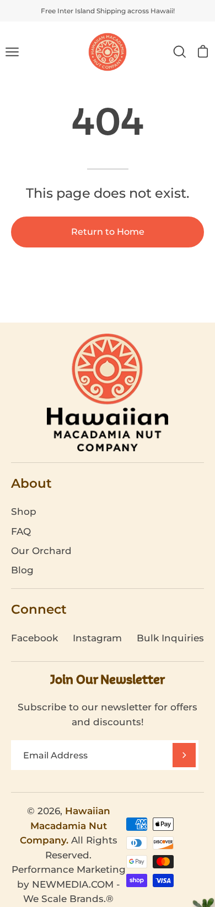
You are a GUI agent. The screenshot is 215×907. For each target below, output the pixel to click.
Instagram (97, 638)
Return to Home (107, 231)
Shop (23, 511)
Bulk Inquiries (170, 638)
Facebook (34, 638)
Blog (22, 570)
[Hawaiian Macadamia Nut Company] (107, 52)
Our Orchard (41, 550)
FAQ (21, 531)
